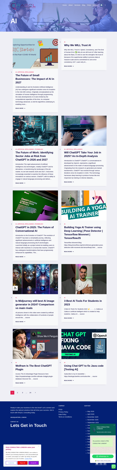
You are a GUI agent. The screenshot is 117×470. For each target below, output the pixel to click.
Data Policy (62, 414)
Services (77, 5)
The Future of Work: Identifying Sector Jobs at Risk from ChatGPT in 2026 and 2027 (34, 156)
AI (16, 72)
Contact (95, 5)
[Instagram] (105, 463)
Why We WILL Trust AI (77, 45)
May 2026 (90, 411)
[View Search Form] (105, 5)
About (71, 5)
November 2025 (92, 420)
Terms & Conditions (65, 417)
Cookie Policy (28, 458)
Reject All (22, 463)
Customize (11, 463)
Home (65, 5)
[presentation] (35, 53)
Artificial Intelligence (26, 72)
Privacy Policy (63, 412)
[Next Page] (35, 393)
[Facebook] (101, 5)
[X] (101, 463)
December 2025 (92, 417)
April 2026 (90, 414)
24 (30, 392)
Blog (83, 5)
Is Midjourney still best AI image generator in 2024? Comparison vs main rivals (35, 304)
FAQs (89, 5)
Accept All (33, 463)
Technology (39, 149)
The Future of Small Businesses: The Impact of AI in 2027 (35, 79)
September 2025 (93, 422)
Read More (20, 108)
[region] (22, 456)
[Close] (39, 446)
